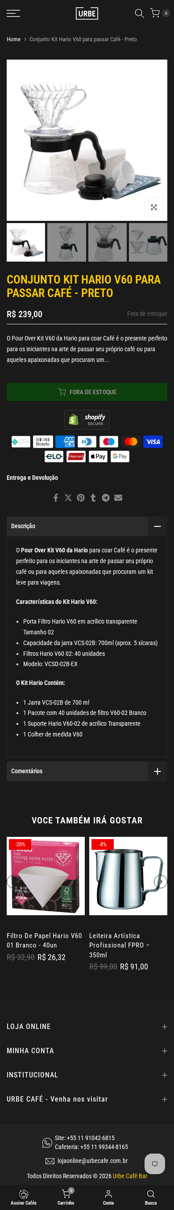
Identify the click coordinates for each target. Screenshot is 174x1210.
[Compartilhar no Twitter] (68, 497)
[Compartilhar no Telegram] (106, 497)
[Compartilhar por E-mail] (118, 497)
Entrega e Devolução (32, 477)
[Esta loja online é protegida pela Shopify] (87, 419)
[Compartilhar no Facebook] (56, 497)
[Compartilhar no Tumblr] (93, 497)
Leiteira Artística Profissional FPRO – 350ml (119, 945)
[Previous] (13, 881)
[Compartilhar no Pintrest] (81, 497)
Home (14, 39)
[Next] (160, 881)
